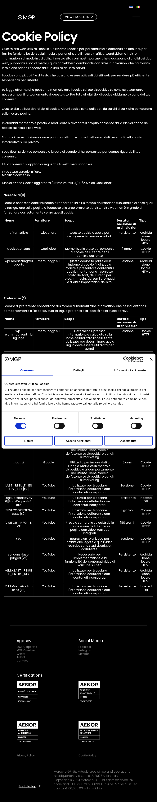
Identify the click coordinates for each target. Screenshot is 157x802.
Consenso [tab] (27, 370)
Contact (22, 660)
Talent (21, 657)
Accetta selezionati (78, 440)
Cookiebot (103, 183)
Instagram (85, 650)
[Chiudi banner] (151, 359)
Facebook (85, 647)
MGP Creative (26, 650)
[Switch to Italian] (138, 7)
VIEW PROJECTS (77, 17)
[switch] (59, 426)
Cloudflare (48, 232)
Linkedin (83, 654)
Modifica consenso (16, 175)
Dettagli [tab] (78, 370)
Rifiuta (28, 440)
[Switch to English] (131, 7)
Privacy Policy (26, 755)
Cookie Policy (87, 755)
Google (48, 462)
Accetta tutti (128, 440)
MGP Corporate (27, 647)
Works (21, 654)
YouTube (48, 485)
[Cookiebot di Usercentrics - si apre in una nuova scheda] (126, 359)
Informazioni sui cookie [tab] (130, 370)
